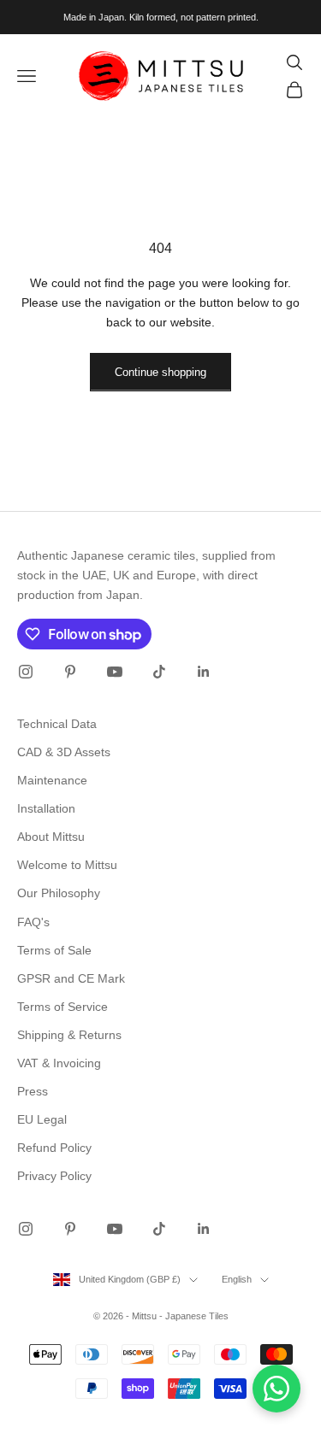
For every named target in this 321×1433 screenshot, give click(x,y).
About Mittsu (51, 836)
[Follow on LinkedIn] (203, 671)
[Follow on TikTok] (159, 671)
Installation (46, 808)
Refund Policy (54, 1147)
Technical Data (57, 724)
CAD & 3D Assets (63, 752)
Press (32, 1091)
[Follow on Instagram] (25, 671)
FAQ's (33, 922)
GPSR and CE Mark (71, 978)
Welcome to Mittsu (67, 865)
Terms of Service (62, 1006)
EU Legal (42, 1119)
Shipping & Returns (69, 1035)
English (237, 1279)
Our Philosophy (58, 893)
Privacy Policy (54, 1176)
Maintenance (52, 780)
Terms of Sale (54, 950)
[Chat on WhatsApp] (276, 1388)
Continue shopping (160, 372)
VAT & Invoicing (59, 1063)
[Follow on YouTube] (114, 671)
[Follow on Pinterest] (70, 671)
